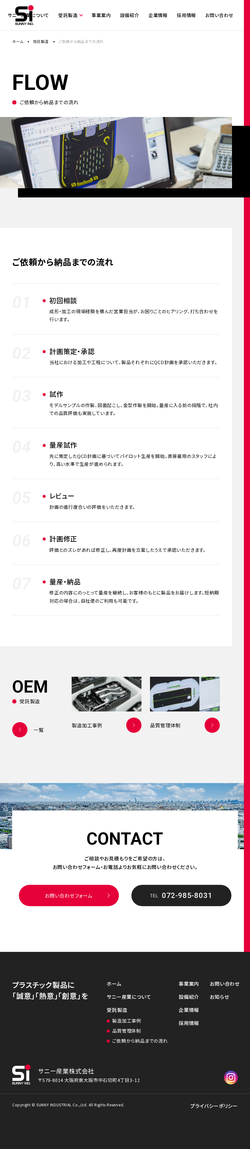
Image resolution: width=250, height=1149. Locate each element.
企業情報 (158, 15)
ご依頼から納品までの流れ (140, 1040)
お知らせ (219, 996)
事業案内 (101, 15)
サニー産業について (129, 996)
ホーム (17, 41)
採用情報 (186, 15)
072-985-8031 (181, 895)
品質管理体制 (126, 1030)
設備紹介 (129, 15)
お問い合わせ (219, 15)
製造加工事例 (126, 1020)
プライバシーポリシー (214, 1105)
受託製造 (67, 15)
